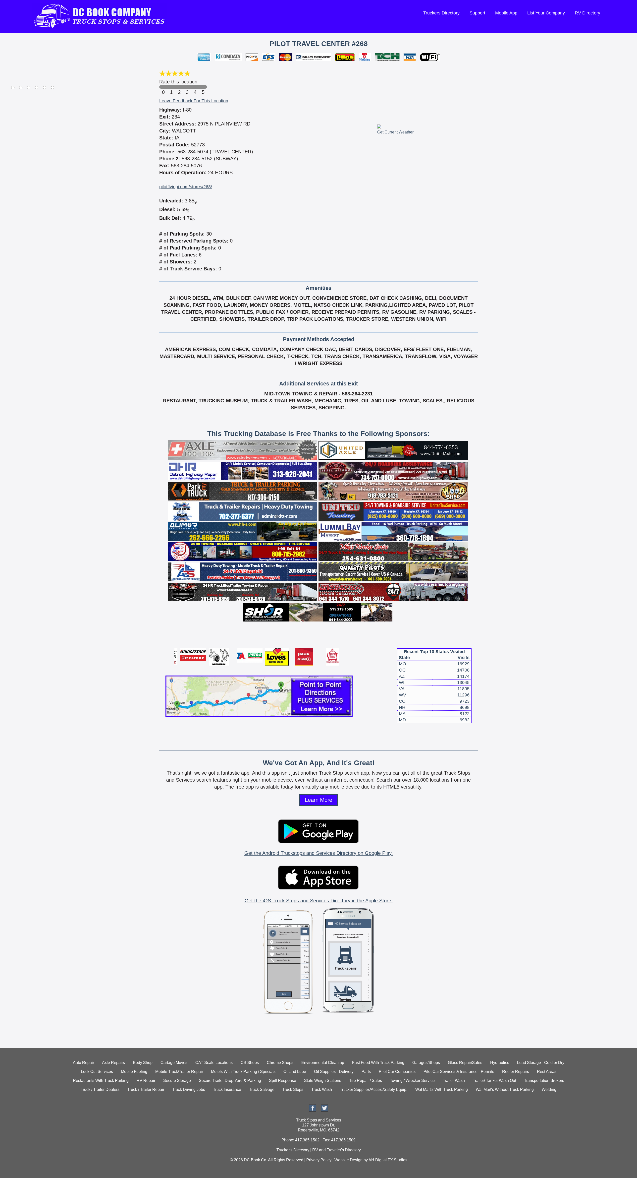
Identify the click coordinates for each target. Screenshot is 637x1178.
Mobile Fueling (134, 1071)
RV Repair (146, 1080)
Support (477, 12)
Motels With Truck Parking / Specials (243, 1071)
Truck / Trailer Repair (145, 1089)
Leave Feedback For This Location (193, 100)
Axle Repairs (113, 1062)
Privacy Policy (318, 1160)
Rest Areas (546, 1071)
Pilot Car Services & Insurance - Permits (459, 1071)
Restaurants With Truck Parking (101, 1080)
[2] (179, 87)
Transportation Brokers (544, 1080)
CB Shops (250, 1062)
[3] (187, 87)
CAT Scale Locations (214, 1062)
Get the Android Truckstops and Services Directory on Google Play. (318, 853)
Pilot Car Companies (397, 1071)
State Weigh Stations (322, 1080)
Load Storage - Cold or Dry (540, 1062)
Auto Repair (83, 1062)
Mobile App (506, 12)
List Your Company (546, 12)
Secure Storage (177, 1080)
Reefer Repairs (515, 1071)
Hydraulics (499, 1062)
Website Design (348, 1160)
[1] (171, 87)
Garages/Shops (426, 1062)
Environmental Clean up (322, 1062)
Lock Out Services (97, 1071)
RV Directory (587, 12)
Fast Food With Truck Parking (378, 1062)
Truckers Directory (441, 12)
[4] (195, 87)
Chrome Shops (280, 1062)
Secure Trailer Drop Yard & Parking (230, 1080)
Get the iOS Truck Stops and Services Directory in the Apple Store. (319, 900)
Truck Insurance (227, 1089)
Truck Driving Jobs (188, 1089)
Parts (366, 1071)
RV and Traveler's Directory (336, 1150)
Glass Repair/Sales (465, 1062)
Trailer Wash (454, 1080)
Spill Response (282, 1080)
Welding (549, 1089)
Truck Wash (321, 1089)
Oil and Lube (294, 1071)
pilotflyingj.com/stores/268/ (185, 186)
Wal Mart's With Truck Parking (441, 1089)
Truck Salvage (261, 1089)
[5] (203, 87)
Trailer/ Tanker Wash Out (494, 1080)
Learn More (318, 800)
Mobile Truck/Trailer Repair (179, 1071)
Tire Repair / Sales (365, 1080)
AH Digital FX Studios (388, 1160)
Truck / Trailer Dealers (100, 1089)
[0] (163, 87)
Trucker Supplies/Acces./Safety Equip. (373, 1089)
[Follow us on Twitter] (324, 1110)
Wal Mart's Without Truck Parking (505, 1089)
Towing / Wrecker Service (412, 1080)
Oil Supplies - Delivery (334, 1071)
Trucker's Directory (292, 1150)
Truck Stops (292, 1089)
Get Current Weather (395, 132)
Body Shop (143, 1062)
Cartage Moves (173, 1062)
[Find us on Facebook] (312, 1110)
